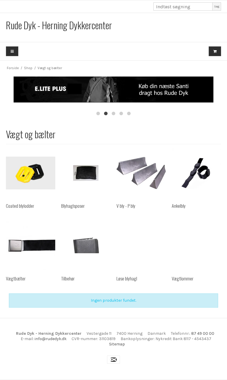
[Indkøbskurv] (215, 51)
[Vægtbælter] (30, 245)
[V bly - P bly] (141, 173)
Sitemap (117, 344)
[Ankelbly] (196, 173)
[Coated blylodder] (30, 173)
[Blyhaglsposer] (86, 173)
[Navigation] (12, 51)
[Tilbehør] (86, 245)
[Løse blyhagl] (141, 245)
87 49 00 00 (202, 333)
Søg (216, 6)
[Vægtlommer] (196, 245)
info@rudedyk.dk (51, 338)
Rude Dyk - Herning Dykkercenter (59, 25)
